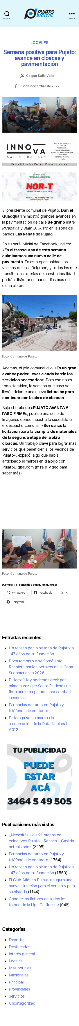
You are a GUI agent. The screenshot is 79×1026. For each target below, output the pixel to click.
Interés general (22, 954)
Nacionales (18, 975)
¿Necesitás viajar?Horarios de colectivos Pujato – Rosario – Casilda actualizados (41, 841)
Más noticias (20, 968)
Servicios (17, 996)
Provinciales (19, 989)
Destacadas (19, 947)
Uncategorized (22, 1003)
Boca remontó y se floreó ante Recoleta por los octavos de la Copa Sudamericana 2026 (41, 667)
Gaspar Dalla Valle (40, 76)
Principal (16, 982)
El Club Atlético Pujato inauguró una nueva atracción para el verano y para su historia (42, 886)
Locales (39, 42)
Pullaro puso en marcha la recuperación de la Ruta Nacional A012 (38, 723)
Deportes (17, 939)
